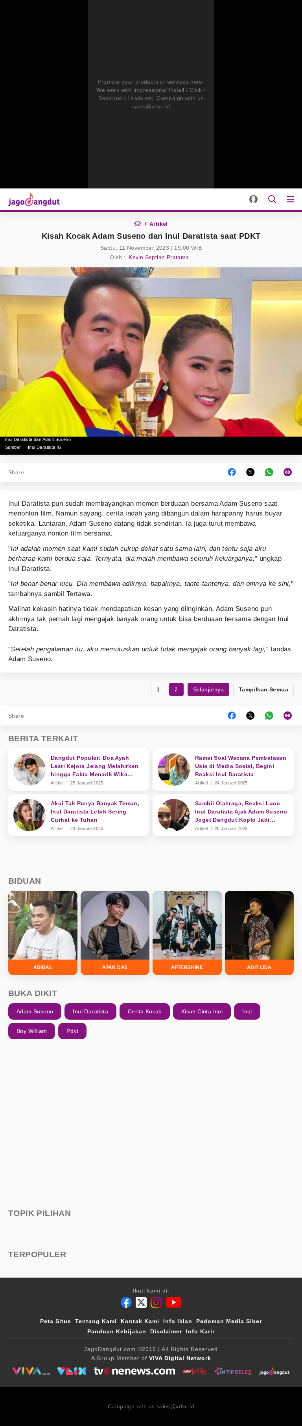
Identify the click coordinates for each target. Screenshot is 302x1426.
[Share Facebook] (232, 472)
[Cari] (272, 199)
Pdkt (72, 1031)
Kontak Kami (140, 1321)
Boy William (32, 1031)
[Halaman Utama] (32, 199)
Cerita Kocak (145, 1011)
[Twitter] (141, 1302)
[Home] (140, 223)
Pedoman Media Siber (229, 1321)
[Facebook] (126, 1302)
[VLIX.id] (72, 1371)
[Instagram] (156, 1302)
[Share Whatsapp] (269, 472)
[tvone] (134, 1371)
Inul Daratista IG (45, 447)
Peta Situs (55, 1321)
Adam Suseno (35, 1011)
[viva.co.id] (31, 1371)
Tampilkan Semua (263, 689)
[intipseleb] (233, 1371)
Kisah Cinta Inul (202, 1011)
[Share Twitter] (250, 472)
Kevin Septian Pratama (159, 257)
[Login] (253, 199)
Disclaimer (166, 1331)
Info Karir (200, 1331)
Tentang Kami (96, 1321)
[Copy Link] (290, 472)
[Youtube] (174, 1302)
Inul (247, 1011)
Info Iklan (177, 1321)
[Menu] (292, 199)
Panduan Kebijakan (116, 1331)
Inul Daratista (90, 1011)
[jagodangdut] (274, 1371)
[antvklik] (195, 1371)
